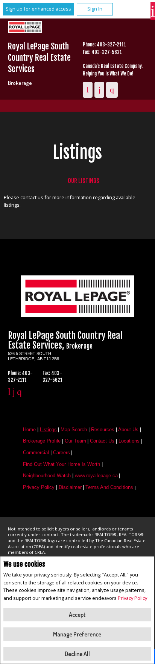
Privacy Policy (132, 598)
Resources (102, 429)
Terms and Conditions (109, 487)
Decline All (77, 654)
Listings (48, 429)
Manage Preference (77, 634)
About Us (128, 429)
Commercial (36, 452)
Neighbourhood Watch (47, 475)
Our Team (75, 441)
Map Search (74, 429)
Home (29, 429)
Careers (61, 452)
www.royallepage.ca (96, 475)
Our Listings (83, 180)
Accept (77, 614)
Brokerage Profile (42, 441)
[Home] (27, 28)
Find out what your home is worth (61, 464)
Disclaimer (70, 487)
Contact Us (102, 441)
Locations (129, 441)
